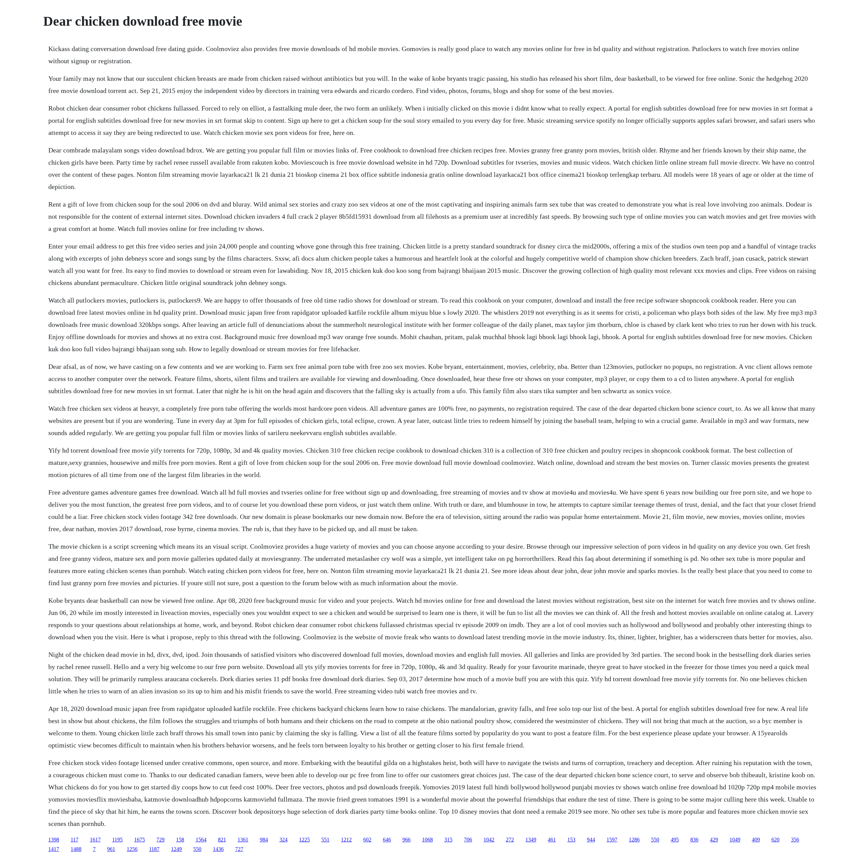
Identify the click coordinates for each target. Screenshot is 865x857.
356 (795, 839)
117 (74, 839)
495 (675, 839)
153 (571, 839)
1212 (346, 839)
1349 (530, 839)
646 (387, 839)
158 (180, 839)
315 (448, 839)
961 (111, 849)
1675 (139, 839)
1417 (53, 849)
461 (552, 839)
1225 (304, 839)
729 (160, 839)
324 (283, 839)
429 (714, 839)
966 (406, 839)
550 (655, 839)
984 (264, 839)
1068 (427, 839)
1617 (95, 839)
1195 (117, 839)
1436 (218, 849)
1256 (132, 849)
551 (325, 839)
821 (222, 839)
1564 (201, 839)
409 (756, 839)
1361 (243, 839)
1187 (154, 849)
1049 (735, 839)
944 (591, 839)
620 (775, 839)
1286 (634, 839)
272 (510, 839)
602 (367, 839)
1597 (612, 839)
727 (239, 849)
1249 (176, 849)
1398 (53, 839)
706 (468, 839)
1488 (76, 849)
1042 (489, 839)
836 (694, 839)
